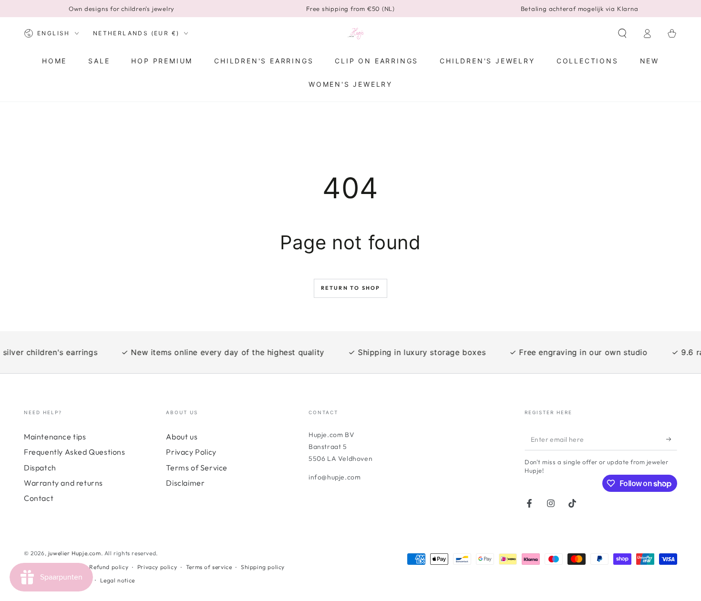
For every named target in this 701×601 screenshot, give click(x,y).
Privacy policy (157, 566)
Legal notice (117, 580)
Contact (38, 498)
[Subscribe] (671, 439)
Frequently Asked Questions (74, 452)
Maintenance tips (55, 436)
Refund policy (108, 566)
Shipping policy (263, 566)
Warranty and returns (63, 483)
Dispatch (40, 467)
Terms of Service (196, 467)
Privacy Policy (191, 452)
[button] (622, 33)
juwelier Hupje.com (74, 553)
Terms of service (209, 566)
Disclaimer (185, 483)
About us (181, 436)
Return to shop (351, 288)
